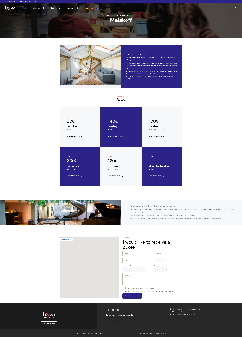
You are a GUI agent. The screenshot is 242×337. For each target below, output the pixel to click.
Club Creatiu (98, 333)
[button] (86, 84)
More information (113, 320)
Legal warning (143, 333)
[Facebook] (113, 310)
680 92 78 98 (31, 1)
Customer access (49, 323)
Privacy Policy (154, 333)
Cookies (163, 333)
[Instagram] (108, 310)
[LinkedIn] (117, 310)
